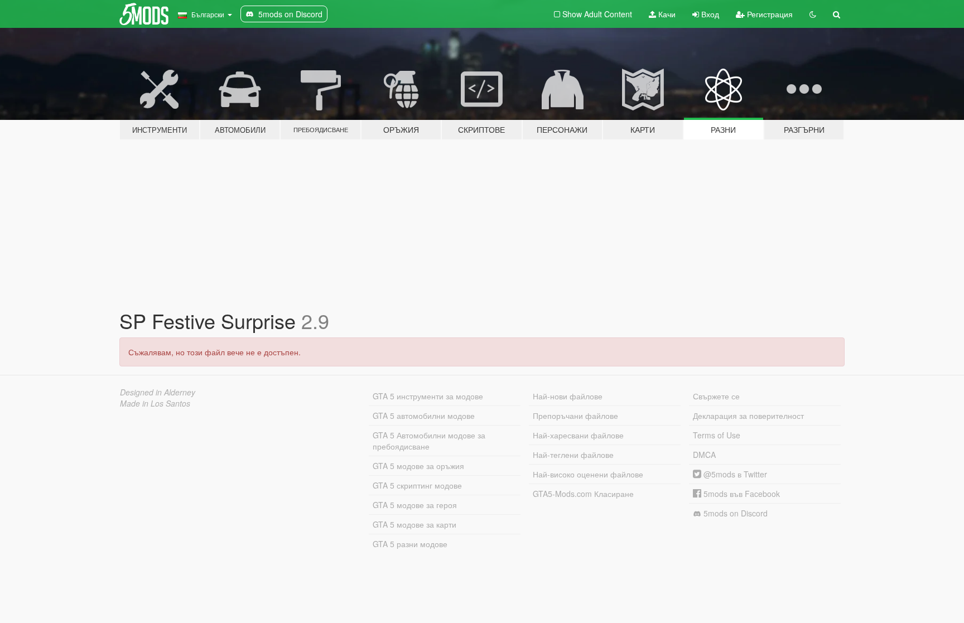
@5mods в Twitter (734, 474)
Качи (666, 14)
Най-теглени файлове (573, 454)
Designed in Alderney (157, 392)
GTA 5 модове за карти (414, 524)
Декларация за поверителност (748, 415)
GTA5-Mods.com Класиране (583, 493)
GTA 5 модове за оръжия (418, 465)
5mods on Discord (734, 513)
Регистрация (769, 14)
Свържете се (716, 396)
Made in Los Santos (155, 403)
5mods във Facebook (740, 493)
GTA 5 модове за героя (415, 504)
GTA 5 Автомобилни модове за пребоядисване (429, 440)
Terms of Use (716, 435)
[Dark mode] (813, 14)
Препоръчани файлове (575, 415)
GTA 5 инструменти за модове (428, 396)
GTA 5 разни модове (410, 543)
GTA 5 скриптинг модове (417, 485)
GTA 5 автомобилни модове (424, 415)
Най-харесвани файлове (578, 435)
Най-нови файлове (567, 396)
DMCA (704, 454)
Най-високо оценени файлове (588, 474)
